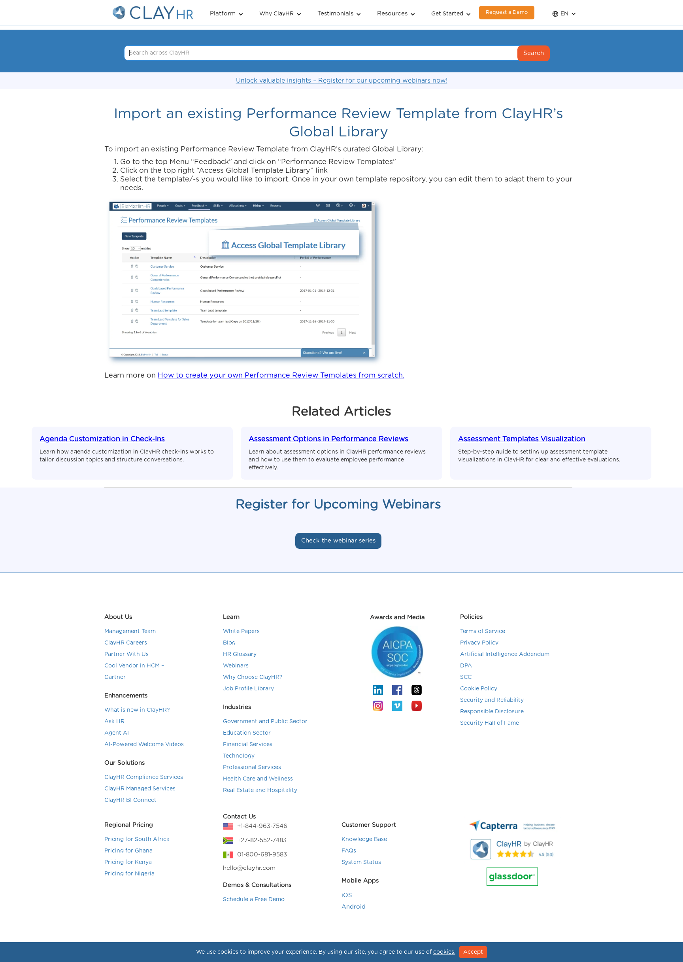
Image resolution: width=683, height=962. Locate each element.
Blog (229, 643)
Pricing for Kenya (128, 862)
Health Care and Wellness (258, 779)
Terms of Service (482, 631)
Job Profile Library (248, 689)
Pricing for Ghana (128, 851)
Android (354, 907)
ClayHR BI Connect (130, 800)
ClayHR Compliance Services (143, 777)
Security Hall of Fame (489, 723)
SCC (466, 677)
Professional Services (252, 767)
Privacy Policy (479, 643)
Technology (239, 756)
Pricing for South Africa (137, 839)
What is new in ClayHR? (137, 710)
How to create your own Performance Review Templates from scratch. (281, 375)
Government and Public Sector (265, 721)
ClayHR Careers (125, 643)
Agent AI (116, 733)
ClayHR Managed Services (139, 789)
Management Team (130, 631)
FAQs (349, 851)
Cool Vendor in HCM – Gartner (134, 671)
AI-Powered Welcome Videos (144, 744)
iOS (347, 895)
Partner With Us (126, 654)
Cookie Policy (478, 689)
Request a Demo (507, 12)
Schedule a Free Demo (254, 899)
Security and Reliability (492, 700)
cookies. (444, 952)
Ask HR (114, 721)
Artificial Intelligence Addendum (504, 654)
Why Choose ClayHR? (253, 677)
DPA (466, 666)
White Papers (241, 631)
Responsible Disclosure (492, 711)
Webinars (236, 666)
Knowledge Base (364, 839)
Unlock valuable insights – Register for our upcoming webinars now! (341, 80)
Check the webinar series (338, 541)
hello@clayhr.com (249, 868)
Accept (473, 952)
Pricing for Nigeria (129, 874)
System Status (361, 862)
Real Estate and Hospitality (260, 790)
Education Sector (247, 733)
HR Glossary (240, 654)
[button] (226, 13)
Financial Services (247, 744)
